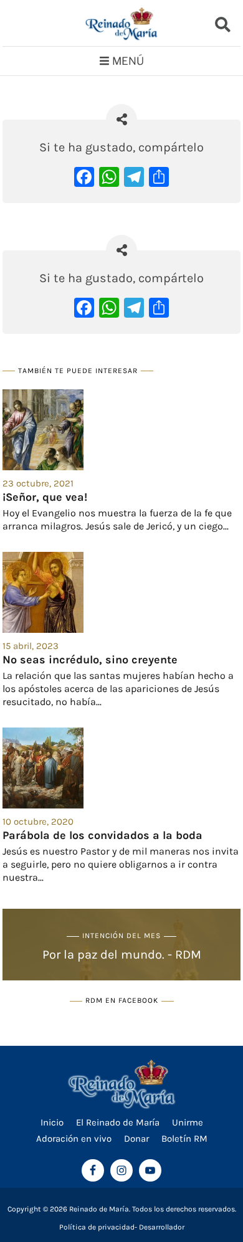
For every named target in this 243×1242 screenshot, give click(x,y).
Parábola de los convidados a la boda (102, 835)
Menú (128, 61)
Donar (136, 1138)
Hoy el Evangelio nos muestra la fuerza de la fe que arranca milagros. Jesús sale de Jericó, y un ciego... (117, 519)
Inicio (52, 1122)
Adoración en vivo (74, 1138)
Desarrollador (161, 1227)
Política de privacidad (97, 1227)
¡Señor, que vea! (44, 497)
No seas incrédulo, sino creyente (90, 659)
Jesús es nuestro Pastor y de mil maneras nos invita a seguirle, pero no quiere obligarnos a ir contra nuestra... (120, 864)
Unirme (187, 1122)
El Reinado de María (118, 1122)
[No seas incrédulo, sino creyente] (121, 592)
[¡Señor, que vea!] (121, 429)
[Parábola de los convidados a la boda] (121, 768)
